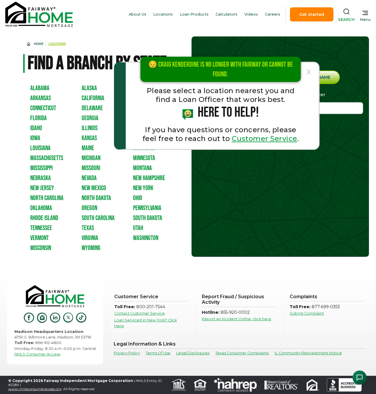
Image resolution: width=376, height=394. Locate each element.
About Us (137, 14)
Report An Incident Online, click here (236, 319)
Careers (272, 14)
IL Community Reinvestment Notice (308, 353)
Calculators (226, 14)
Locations (163, 14)
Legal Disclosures (192, 353)
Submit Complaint (307, 313)
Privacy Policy (127, 353)
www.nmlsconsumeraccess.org (34, 389)
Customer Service (264, 138)
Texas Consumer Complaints (242, 353)
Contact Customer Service (139, 313)
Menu (365, 19)
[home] (39, 14)
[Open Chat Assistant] (359, 377)
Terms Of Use (158, 353)
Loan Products (194, 14)
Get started (311, 14)
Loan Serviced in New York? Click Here (145, 323)
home (38, 44)
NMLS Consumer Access (37, 354)
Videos (251, 14)
